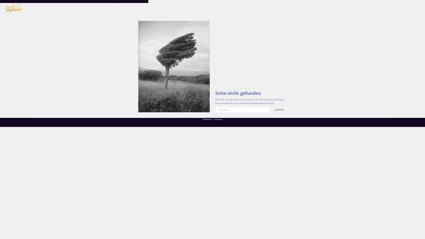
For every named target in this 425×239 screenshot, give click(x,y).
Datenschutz (207, 119)
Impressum (218, 119)
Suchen (279, 109)
